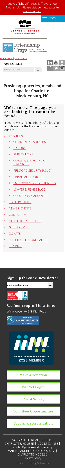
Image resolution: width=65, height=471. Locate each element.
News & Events (20, 208)
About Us (16, 136)
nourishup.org (32, 11)
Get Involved (18, 227)
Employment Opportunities (34, 183)
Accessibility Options (13, 58)
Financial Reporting (28, 177)
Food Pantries (20, 202)
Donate (15, 233)
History (19, 148)
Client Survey (33, 399)
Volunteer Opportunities (33, 411)
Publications (23, 154)
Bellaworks (43, 463)
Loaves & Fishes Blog (29, 189)
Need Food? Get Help (25, 221)
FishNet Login (33, 387)
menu (52, 18)
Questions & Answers (30, 196)
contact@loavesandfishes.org (32, 447)
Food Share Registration (33, 423)
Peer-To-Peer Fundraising (28, 240)
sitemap (20, 463)
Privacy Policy (32, 458)
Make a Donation (33, 375)
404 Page (15, 246)
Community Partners (29, 142)
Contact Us (17, 214)
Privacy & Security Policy (32, 170)
